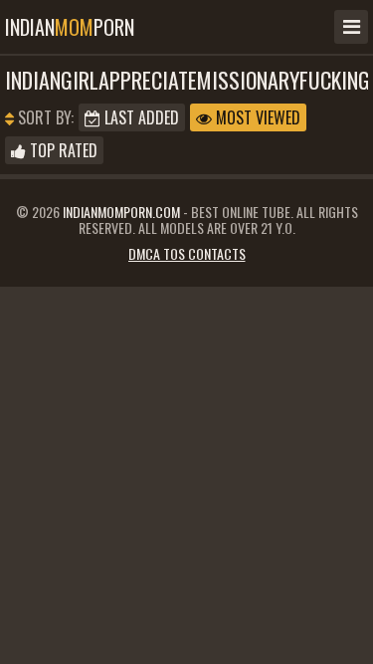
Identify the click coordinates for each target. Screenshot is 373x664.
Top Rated (61, 150)
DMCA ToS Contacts (187, 253)
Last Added (139, 117)
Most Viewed (256, 117)
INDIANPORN (69, 27)
